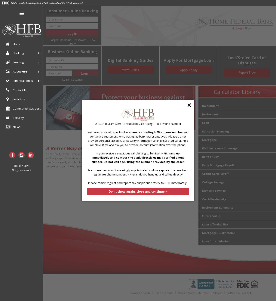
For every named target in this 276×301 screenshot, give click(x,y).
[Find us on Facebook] (12, 155)
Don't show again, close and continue (138, 191)
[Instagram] (21, 155)
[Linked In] (31, 155)
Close (189, 105)
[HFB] (21, 30)
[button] (22, 14)
